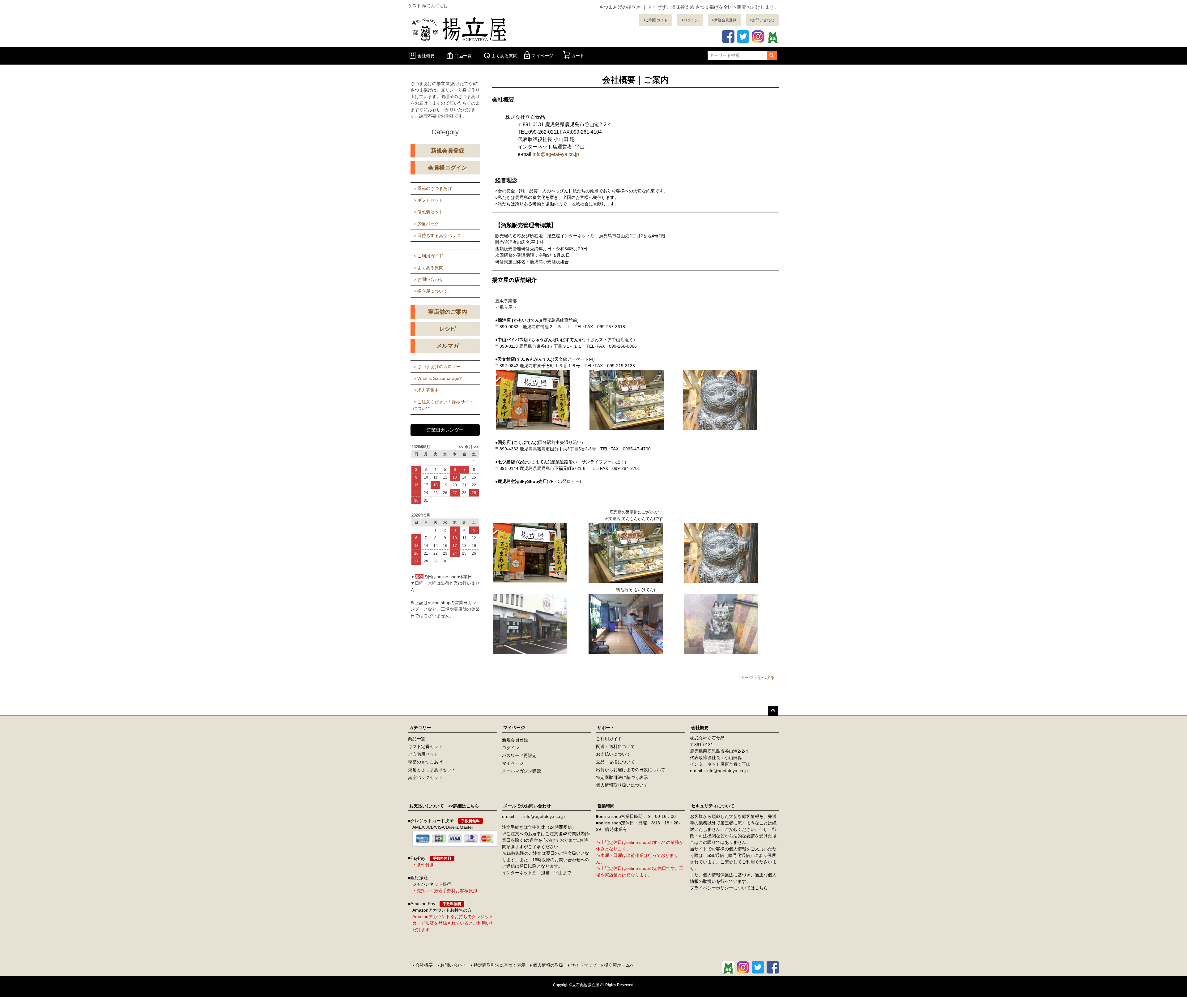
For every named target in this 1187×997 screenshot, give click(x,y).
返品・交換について (615, 761)
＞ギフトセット (428, 200)
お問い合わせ (763, 20)
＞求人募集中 (426, 390)
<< (461, 447)
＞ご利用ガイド (428, 255)
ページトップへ (773, 711)
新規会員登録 (725, 20)
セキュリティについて (712, 805)
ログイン (690, 20)
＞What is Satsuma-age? (437, 378)
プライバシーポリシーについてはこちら (729, 887)
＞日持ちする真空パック (437, 235)
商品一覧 (463, 55)
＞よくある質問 (428, 267)
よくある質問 (504, 55)
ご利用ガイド (656, 20)
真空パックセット (425, 777)
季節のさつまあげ (425, 761)
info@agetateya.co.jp (556, 154)
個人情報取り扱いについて (622, 785)
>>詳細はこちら (461, 805)
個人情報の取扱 (548, 965)
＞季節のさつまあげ (432, 188)
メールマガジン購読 (521, 770)
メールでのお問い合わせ (527, 805)
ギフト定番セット (425, 746)
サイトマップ (584, 965)
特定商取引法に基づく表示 (622, 777)
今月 (469, 447)
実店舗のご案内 (447, 312)
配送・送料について (615, 746)
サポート (606, 727)
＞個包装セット (428, 211)
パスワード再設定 (519, 755)
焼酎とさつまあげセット (432, 769)
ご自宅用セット (423, 754)
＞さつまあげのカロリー (437, 366)
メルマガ (447, 346)
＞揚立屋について (430, 291)
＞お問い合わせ (428, 279)
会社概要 (426, 55)
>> (476, 447)
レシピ (447, 329)
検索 (771, 55)
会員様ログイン (447, 168)
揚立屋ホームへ (619, 965)
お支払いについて (613, 754)
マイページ (542, 55)
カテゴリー (420, 727)
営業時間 (606, 805)
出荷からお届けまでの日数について (630, 769)
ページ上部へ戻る (757, 677)
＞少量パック (426, 223)
